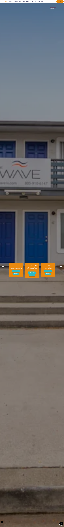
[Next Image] (61, 266)
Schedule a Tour (40, 1)
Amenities (10, 1)
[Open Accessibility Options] (2, 522)
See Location (16, 273)
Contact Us (28, 1)
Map (24, 1)
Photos (20, 1)
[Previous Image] (3, 266)
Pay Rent (61, 1)
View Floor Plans (16, 271)
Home (6, 1)
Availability (16, 1)
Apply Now (34, 1)
